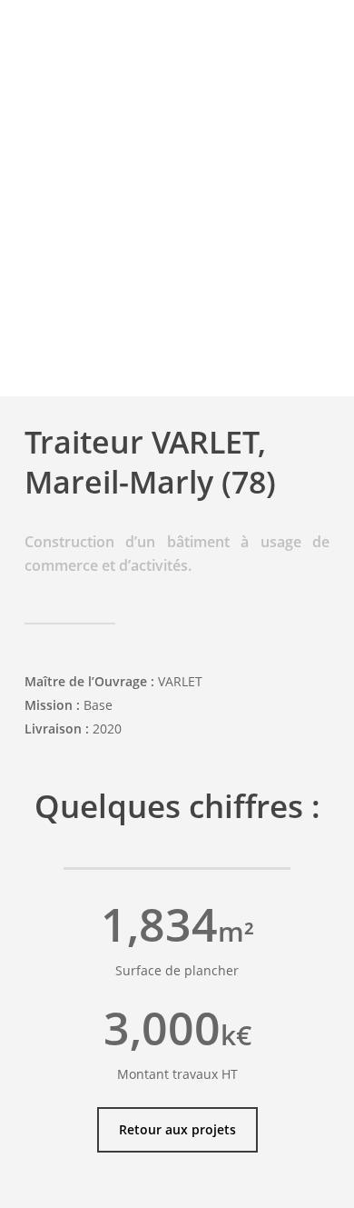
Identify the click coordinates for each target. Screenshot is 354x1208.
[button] (177, 1130)
